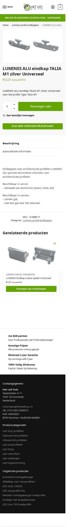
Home (6, 25)
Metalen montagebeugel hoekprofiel (24, 495)
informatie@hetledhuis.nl (18, 406)
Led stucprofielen (13, 444)
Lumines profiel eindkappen (25, 25)
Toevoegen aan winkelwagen (40, 108)
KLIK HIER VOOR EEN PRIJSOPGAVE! (33, 126)
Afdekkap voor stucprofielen (19, 481)
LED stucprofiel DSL (14, 490)
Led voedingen (11, 458)
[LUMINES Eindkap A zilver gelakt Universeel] (31, 255)
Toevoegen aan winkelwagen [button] (31, 288)
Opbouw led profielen (15, 435)
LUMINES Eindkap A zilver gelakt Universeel (28, 278)
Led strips (8, 449)
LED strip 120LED (12, 486)
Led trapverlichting (14, 462)
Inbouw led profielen (15, 440)
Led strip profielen (13, 431)
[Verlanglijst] (54, 243)
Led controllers (11, 453)
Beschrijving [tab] (11, 143)
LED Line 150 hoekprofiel (17, 504)
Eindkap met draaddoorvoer (19, 499)
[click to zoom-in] (33, 46)
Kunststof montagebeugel (18, 477)
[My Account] (53, 7)
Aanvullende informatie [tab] (17, 151)
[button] (60, 7)
